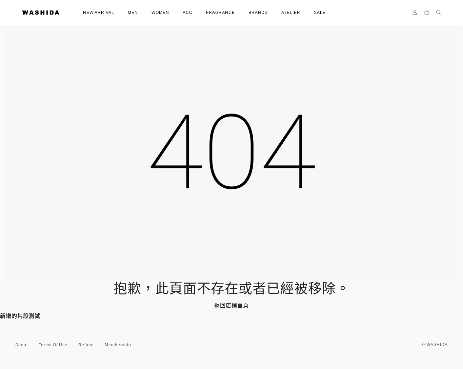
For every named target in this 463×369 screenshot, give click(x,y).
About (21, 345)
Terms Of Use (53, 345)
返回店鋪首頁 (231, 305)
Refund (86, 345)
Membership (118, 345)
